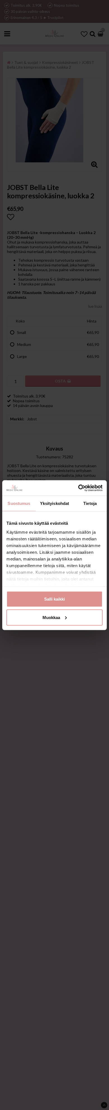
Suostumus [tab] (19, 503)
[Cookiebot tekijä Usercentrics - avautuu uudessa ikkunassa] (78, 488)
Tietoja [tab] (90, 503)
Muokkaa (51, 617)
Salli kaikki (54, 599)
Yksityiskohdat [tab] (54, 503)
